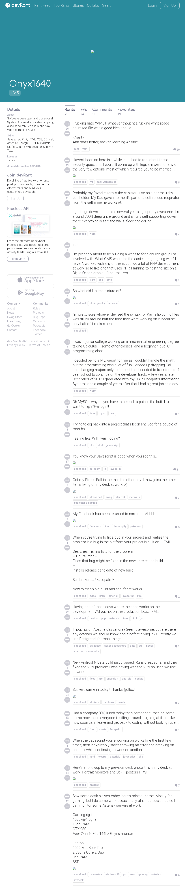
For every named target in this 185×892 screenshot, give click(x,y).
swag (109, 497)
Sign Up (170, 5)
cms (109, 279)
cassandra (92, 651)
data (132, 645)
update (139, 678)
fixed (92, 678)
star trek (120, 497)
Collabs (93, 5)
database (95, 645)
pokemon (135, 526)
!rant (92, 279)
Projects (38, 312)
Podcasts (39, 325)
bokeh (121, 702)
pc (124, 874)
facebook (95, 526)
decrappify (119, 526)
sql (141, 645)
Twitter (37, 334)
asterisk (113, 595)
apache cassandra (115, 645)
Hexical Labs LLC (39, 341)
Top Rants (62, 5)
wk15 (93, 233)
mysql (102, 413)
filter (107, 526)
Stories (78, 5)
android (127, 678)
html (100, 445)
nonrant (113, 303)
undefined (80, 181)
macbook (108, 702)
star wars (134, 497)
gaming (143, 874)
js (105, 468)
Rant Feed (42, 5)
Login (152, 5)
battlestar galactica (85, 502)
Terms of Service (39, 345)
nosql (149, 645)
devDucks (13, 325)
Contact (12, 330)
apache (78, 651)
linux (92, 413)
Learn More (18, 259)
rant (76, 148)
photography (97, 303)
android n (112, 678)
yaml (85, 148)
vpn (101, 678)
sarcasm (95, 468)
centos (94, 618)
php (101, 279)
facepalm (115, 729)
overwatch (96, 874)
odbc (93, 595)
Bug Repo (39, 317)
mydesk (94, 784)
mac (132, 874)
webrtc (102, 756)
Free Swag (14, 321)
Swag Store (14, 317)
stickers (94, 702)
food (92, 729)
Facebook (39, 330)
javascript (112, 445)
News (10, 312)
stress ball (96, 497)
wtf (91, 181)
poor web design (107, 181)
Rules (36, 308)
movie (102, 729)
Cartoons (39, 321)
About (11, 308)
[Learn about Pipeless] (30, 225)
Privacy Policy (16, 345)
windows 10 (112, 874)
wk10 (93, 390)
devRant (12, 341)
